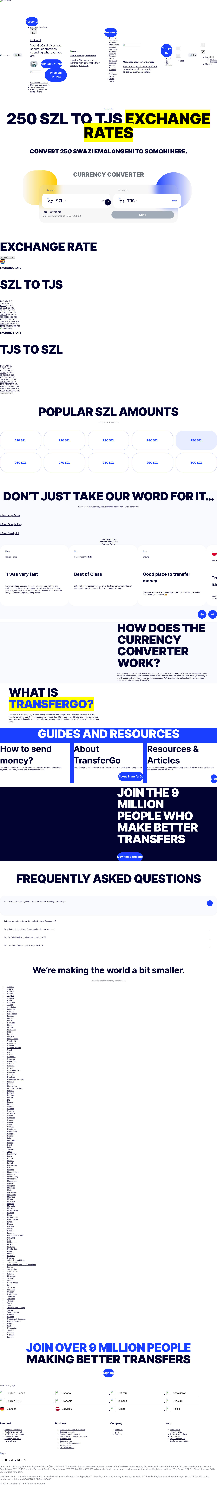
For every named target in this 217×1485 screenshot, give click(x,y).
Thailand (10, 1301)
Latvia (9, 1167)
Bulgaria (10, 1036)
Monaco (10, 1204)
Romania (11, 1256)
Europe (10, 1097)
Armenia (10, 998)
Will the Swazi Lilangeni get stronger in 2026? (24, 945)
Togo (9, 1303)
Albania (10, 986)
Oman (9, 1228)
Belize (9, 1020)
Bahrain (10, 1011)
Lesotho (10, 1170)
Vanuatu (10, 1330)
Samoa (10, 1267)
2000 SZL (4, 321)
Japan (9, 1152)
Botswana (11, 1029)
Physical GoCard (56, 75)
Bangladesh (12, 1014)
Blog (214, 778)
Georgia (10, 1111)
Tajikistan (11, 1296)
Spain (9, 1285)
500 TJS (3, 382)
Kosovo (10, 1161)
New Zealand (12, 1219)
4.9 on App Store (10, 515)
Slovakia (10, 1278)
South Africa (12, 1283)
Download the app (130, 856)
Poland (10, 1244)
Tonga (10, 1305)
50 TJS (3, 375)
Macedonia (12, 1179)
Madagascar (12, 1181)
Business (110, 32)
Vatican (10, 1332)
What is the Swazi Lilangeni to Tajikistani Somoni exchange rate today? (34, 901)
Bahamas (11, 1009)
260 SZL (21, 462)
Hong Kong (12, 1131)
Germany (11, 1113)
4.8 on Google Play (11, 524)
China (9, 1054)
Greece (10, 1120)
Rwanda (10, 1258)
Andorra (10, 991)
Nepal (9, 1215)
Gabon (10, 1106)
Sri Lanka (11, 1287)
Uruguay (10, 1323)
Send (142, 214)
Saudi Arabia (12, 1271)
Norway (10, 1226)
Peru (9, 1240)
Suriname (11, 1289)
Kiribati (10, 1158)
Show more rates (6, 393)
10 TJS (3, 370)
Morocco (11, 1208)
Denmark (11, 1072)
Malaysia (11, 1185)
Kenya (9, 1156)
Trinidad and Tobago (16, 1308)
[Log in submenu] (212, 57)
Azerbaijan (11, 1007)
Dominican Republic (15, 1079)
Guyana (10, 1127)
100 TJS (3, 377)
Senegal (10, 1274)
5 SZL (2, 303)
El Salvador (12, 1086)
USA (9, 1326)
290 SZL (152, 462)
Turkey (10, 1310)
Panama (10, 1233)
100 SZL (3, 312)
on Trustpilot (9, 533)
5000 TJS (4, 388)
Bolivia (10, 1027)
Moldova (11, 1201)
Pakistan (10, 1231)
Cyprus (10, 1068)
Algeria (10, 989)
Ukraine (10, 1317)
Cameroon (11, 1043)
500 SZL (3, 317)
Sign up (108, 1373)
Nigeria (10, 1224)
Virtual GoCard (51, 64)
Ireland (10, 1142)
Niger (9, 1222)
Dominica (11, 1077)
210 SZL (20, 440)
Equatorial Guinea (14, 1088)
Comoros (11, 1059)
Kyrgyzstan (12, 1165)
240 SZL (152, 440)
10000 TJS (4, 391)
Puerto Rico (12, 1249)
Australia (11, 1002)
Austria (10, 1005)
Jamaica (10, 1149)
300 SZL (196, 462)
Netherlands (12, 1217)
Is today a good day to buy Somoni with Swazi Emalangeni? (30, 921)
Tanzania (11, 1298)
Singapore (11, 1276)
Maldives (11, 1188)
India (9, 1138)
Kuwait (10, 1163)
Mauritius (11, 1197)
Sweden (10, 1292)
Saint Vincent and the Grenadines (21, 1265)
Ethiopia (10, 1095)
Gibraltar (11, 1118)
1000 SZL (4, 319)
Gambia (10, 1109)
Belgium (10, 1018)
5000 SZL (4, 324)
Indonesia (11, 1140)
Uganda (10, 1314)
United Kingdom (14, 1321)
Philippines (11, 1242)
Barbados (11, 1016)
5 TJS (2, 368)
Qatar (9, 1251)
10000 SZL (4, 326)
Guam (9, 1124)
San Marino (12, 1269)
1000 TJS (4, 384)
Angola (10, 993)
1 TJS (2, 366)
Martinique (11, 1192)
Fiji (8, 1100)
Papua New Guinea (15, 1235)
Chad (9, 1050)
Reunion (10, 1253)
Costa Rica (12, 1061)
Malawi (10, 1183)
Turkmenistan (13, 1312)
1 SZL (2, 301)
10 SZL (3, 306)
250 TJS (3, 379)
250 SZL (3, 315)
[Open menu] (178, 48)
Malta (9, 1190)
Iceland (10, 1136)
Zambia (10, 1337)
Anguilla (10, 996)
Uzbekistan (12, 1328)
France (10, 1104)
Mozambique (12, 1210)
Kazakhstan (12, 1154)
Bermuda (11, 1023)
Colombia (11, 1057)
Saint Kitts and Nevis (16, 1260)
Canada (10, 1045)
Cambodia (11, 1041)
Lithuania (11, 1174)
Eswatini (10, 1093)
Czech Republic (14, 1070)
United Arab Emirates (16, 1319)
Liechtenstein (13, 1172)
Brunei (10, 1034)
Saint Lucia (12, 1262)
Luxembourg (12, 1176)
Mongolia (11, 1206)
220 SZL (64, 440)
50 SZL (3, 310)
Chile (9, 1052)
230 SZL (108, 440)
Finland (10, 1102)
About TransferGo (130, 776)
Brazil (9, 1032)
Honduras (11, 1129)
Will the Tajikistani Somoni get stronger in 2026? (25, 937)
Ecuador (10, 1081)
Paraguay (11, 1237)
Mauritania (11, 1194)
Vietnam (10, 1335)
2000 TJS (4, 386)
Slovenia (10, 1280)
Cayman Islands (14, 1048)
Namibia (10, 1213)
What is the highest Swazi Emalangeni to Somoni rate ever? (29, 929)
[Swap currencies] (108, 202)
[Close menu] (178, 56)
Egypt (9, 1084)
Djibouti (10, 1075)
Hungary (10, 1133)
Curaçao (10, 1066)
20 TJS (3, 373)
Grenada (10, 1122)
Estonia (10, 1090)
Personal (32, 21)
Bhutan (10, 1025)
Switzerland (12, 1294)
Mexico (10, 1199)
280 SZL (108, 462)
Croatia (10, 1063)
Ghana (10, 1115)
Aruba (9, 1000)
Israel (9, 1145)
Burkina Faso (12, 1038)
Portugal (11, 1246)
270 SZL (64, 462)
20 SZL (3, 308)
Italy (9, 1147)
